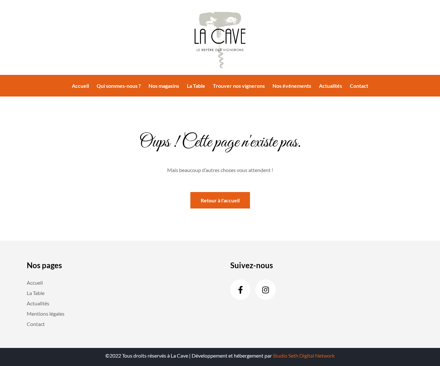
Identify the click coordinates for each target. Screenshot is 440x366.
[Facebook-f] (240, 290)
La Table (196, 86)
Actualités (330, 86)
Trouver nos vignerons (239, 86)
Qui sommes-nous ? (119, 86)
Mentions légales (45, 313)
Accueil (80, 86)
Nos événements (292, 86)
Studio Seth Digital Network (304, 355)
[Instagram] (265, 290)
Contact (359, 86)
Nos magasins (163, 86)
